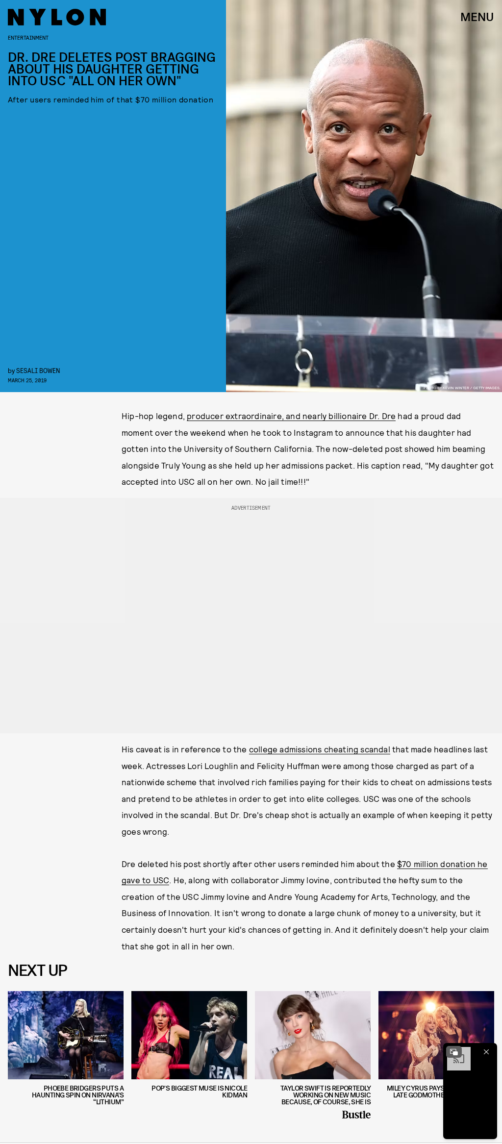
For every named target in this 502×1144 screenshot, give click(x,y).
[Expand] (454, 1052)
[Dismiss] (486, 1052)
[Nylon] (57, 17)
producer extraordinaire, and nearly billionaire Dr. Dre (291, 416)
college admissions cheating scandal (319, 749)
